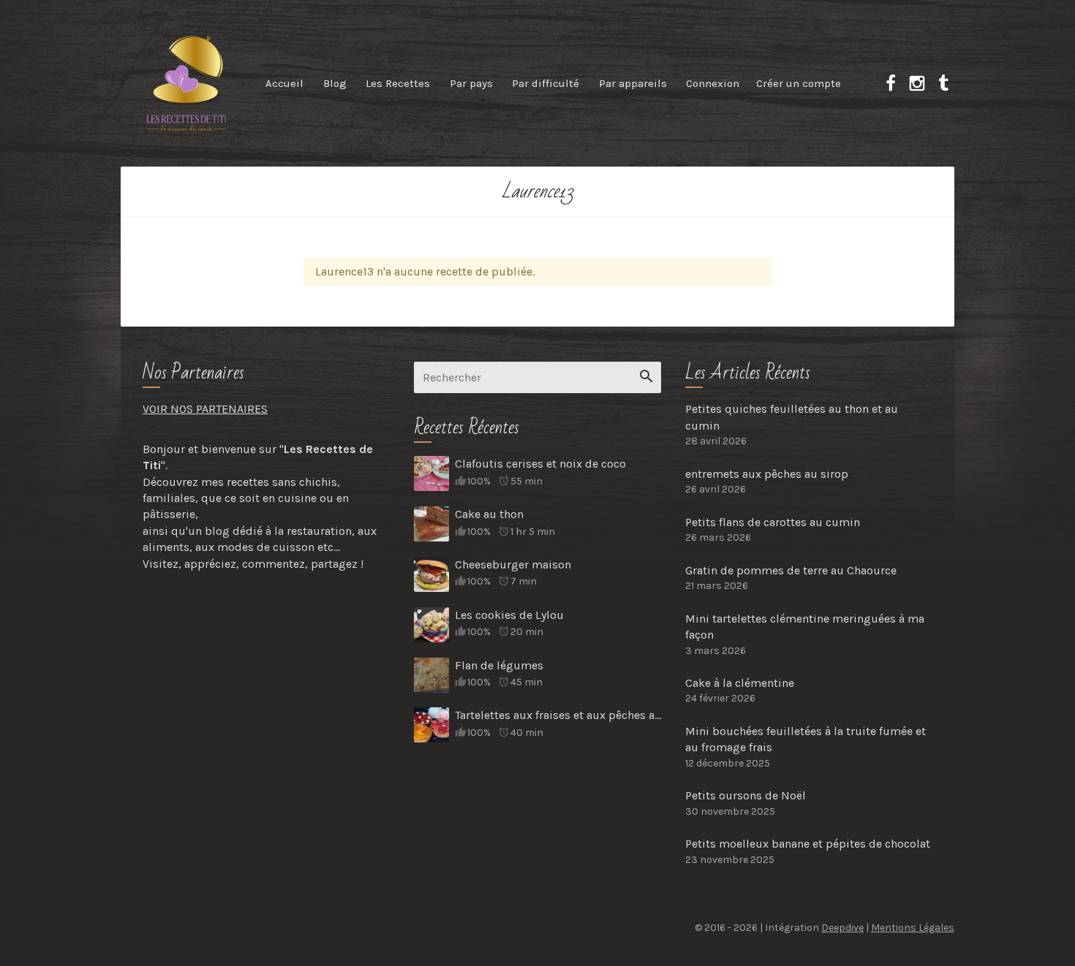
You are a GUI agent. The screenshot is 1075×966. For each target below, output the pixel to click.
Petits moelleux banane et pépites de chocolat (807, 844)
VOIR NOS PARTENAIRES (205, 409)
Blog (335, 83)
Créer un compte (798, 83)
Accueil (284, 83)
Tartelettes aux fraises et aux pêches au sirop (558, 715)
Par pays (471, 83)
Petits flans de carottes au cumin (772, 522)
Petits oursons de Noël (745, 795)
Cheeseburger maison (513, 564)
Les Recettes (398, 83)
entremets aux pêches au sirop (766, 474)
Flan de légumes (499, 665)
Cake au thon (489, 514)
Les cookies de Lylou (509, 615)
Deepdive (842, 927)
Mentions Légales (912, 927)
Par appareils (633, 83)
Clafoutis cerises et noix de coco (540, 464)
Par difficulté (545, 83)
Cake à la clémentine (739, 683)
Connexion (712, 83)
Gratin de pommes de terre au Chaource (791, 570)
